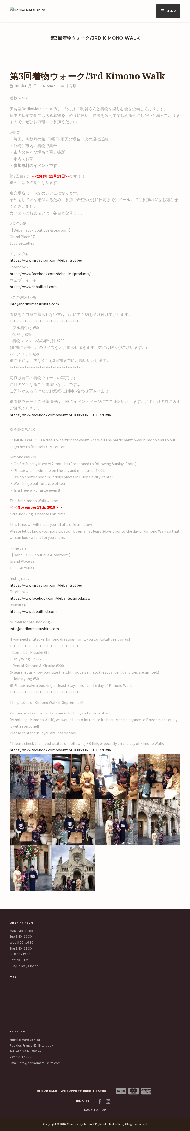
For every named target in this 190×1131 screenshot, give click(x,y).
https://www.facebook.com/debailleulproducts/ (50, 273)
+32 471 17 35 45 (21, 1057)
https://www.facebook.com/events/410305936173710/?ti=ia (60, 414)
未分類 (71, 86)
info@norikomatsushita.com (34, 303)
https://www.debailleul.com (33, 286)
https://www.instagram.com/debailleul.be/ (46, 260)
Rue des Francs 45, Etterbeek (31, 1045)
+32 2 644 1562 (26, 1051)
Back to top (95, 1109)
